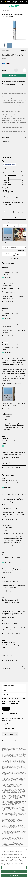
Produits (5, 690)
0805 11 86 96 (13, 714)
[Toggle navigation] (3, 6)
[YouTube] (13, 728)
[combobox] (14, 10)
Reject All (14, 871)
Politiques (5, 694)
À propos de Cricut (8, 685)
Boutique (4, 14)
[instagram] (6, 728)
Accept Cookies (14, 875)
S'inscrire (6, 709)
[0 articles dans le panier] (24, 6)
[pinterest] (9, 728)
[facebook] (2, 728)
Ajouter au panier (14, 75)
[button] (23, 50)
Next (26, 1)
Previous (1, 1)
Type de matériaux (18, 14)
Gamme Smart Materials (7, 16)
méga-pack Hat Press (16, 1)
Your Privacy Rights (14, 867)
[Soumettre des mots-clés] (23, 10)
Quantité (4, 70)
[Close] (26, 849)
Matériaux (9, 14)
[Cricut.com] (14, 6)
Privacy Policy (6, 864)
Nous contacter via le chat (14, 723)
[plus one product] (24, 70)
